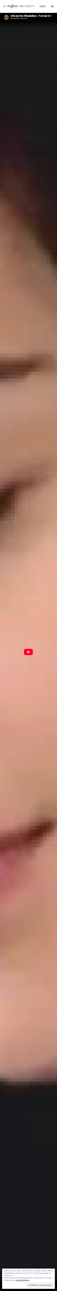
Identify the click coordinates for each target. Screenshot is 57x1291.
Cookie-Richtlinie (22, 1280)
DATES (43, 6)
